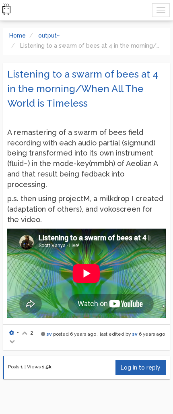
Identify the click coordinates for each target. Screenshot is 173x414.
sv (49, 334)
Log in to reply (141, 367)
